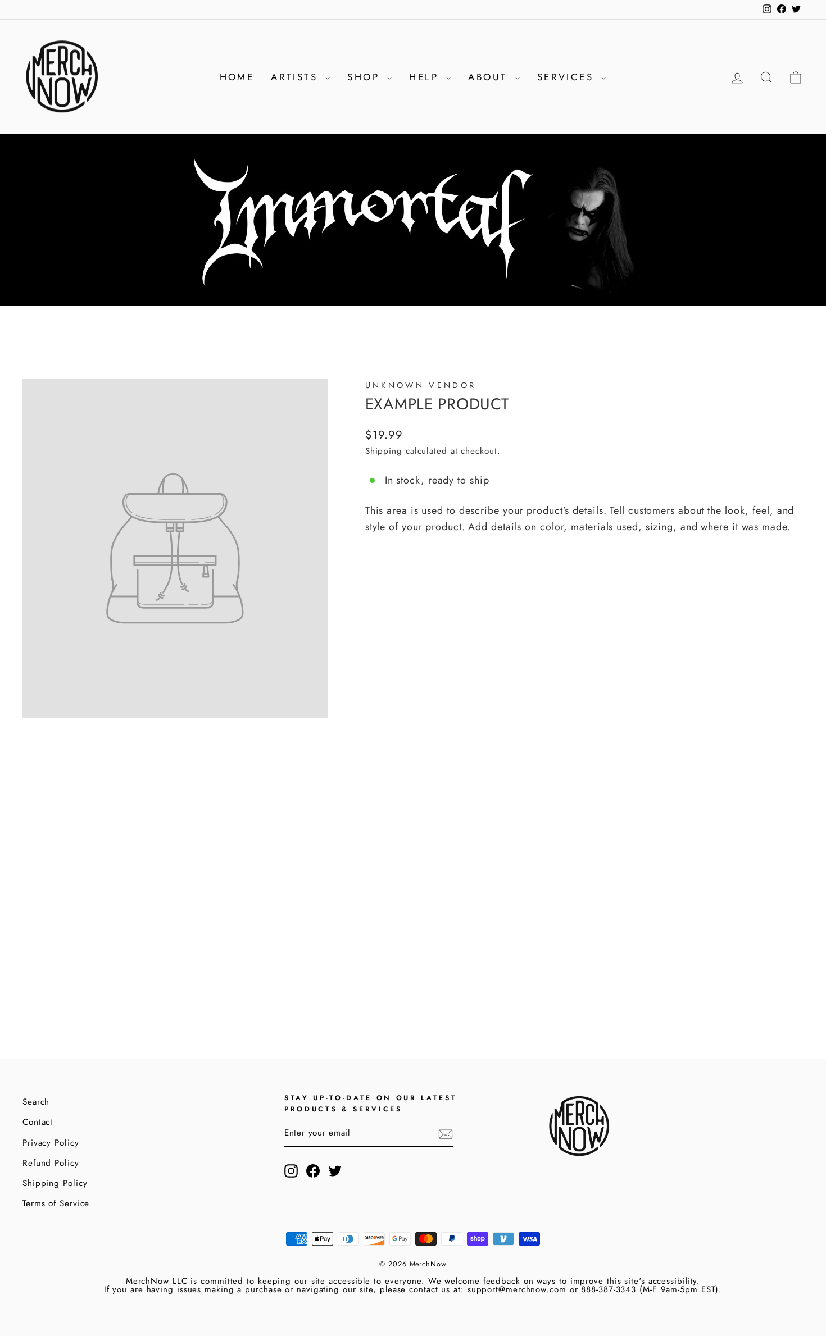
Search (35, 1102)
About (489, 77)
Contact (37, 1122)
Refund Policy (50, 1163)
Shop (365, 77)
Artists (296, 77)
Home (237, 77)
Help (426, 77)
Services (567, 77)
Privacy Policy (50, 1143)
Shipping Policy (55, 1183)
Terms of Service (55, 1203)
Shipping (383, 451)
